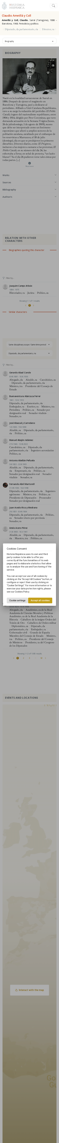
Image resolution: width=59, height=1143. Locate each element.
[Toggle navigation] (53, 5)
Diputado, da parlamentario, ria (21, 29)
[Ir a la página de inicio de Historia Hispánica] (15, 5)
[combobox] (29, 41)
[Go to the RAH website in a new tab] (4, 5)
